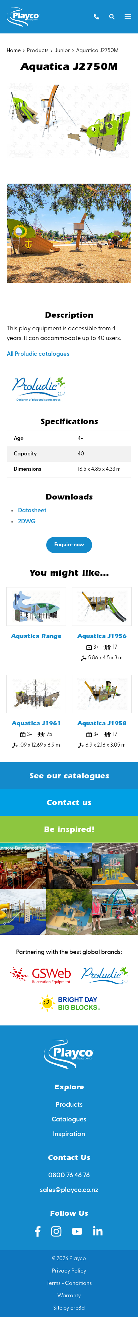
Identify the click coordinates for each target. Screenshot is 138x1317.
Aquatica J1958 (102, 723)
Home (14, 50)
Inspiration (69, 1134)
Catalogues (69, 1119)
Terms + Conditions (69, 1283)
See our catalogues (69, 775)
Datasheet (32, 511)
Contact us (69, 802)
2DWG (27, 522)
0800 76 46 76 (69, 1175)
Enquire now (69, 545)
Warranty (69, 1296)
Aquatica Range (36, 636)
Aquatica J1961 (36, 723)
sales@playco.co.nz (69, 1190)
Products (38, 50)
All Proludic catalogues (38, 354)
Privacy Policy (69, 1271)
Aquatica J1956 (102, 636)
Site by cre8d (69, 1308)
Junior (62, 50)
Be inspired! (69, 829)
